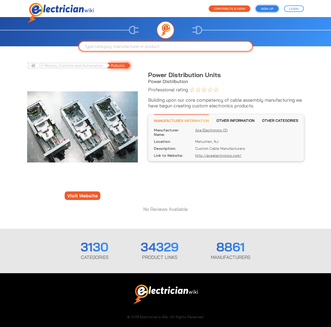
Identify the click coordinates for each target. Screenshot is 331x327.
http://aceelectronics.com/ (218, 155)
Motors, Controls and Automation (73, 65)
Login (294, 9)
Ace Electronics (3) (211, 130)
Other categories (280, 120)
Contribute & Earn (229, 9)
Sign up (267, 9)
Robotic (118, 65)
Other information (235, 120)
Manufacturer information (181, 120)
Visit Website (82, 196)
